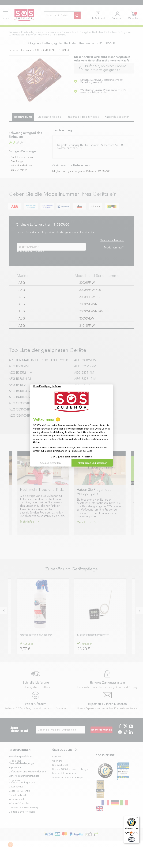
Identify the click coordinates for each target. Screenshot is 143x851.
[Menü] (137, 818)
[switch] (131, 839)
